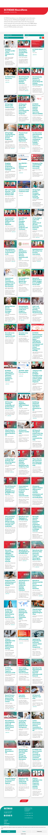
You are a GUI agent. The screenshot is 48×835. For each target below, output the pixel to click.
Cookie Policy (23, 833)
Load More (24, 800)
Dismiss (24, 831)
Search (40, 38)
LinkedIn (7, 815)
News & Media (6, 12)
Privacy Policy (6, 825)
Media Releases (7, 823)
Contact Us (6, 820)
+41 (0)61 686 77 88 (29, 815)
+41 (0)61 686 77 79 (29, 813)
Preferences (39, 831)
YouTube (11, 815)
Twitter (5, 815)
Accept (8, 831)
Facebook (9, 815)
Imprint (5, 821)
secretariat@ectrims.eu (29, 817)
